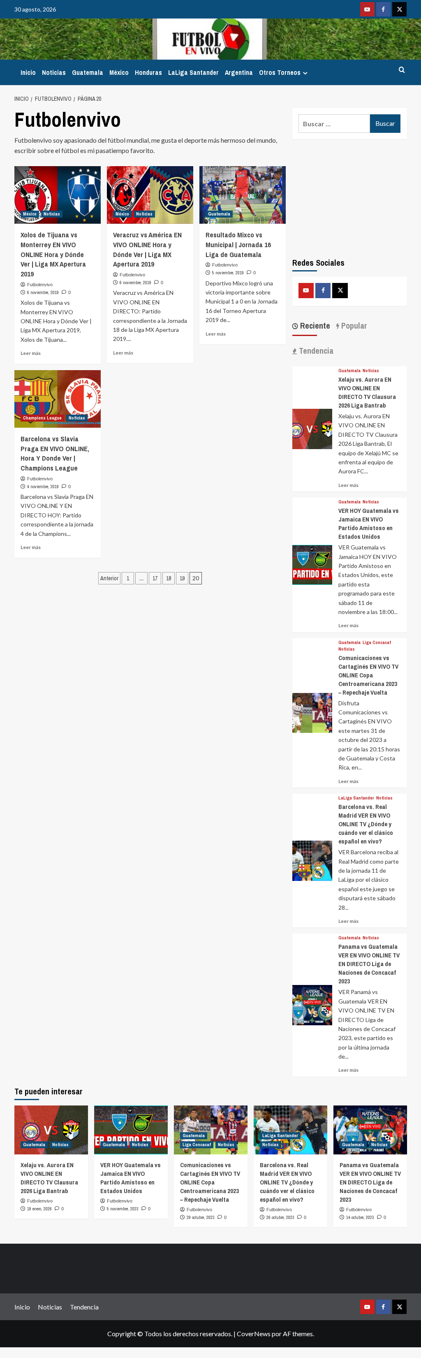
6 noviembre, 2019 (43, 292)
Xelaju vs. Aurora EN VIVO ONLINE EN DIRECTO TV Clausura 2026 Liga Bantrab (367, 392)
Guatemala (87, 72)
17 (155, 578)
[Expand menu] (305, 73)
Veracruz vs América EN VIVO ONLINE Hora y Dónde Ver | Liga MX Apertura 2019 (147, 249)
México (119, 72)
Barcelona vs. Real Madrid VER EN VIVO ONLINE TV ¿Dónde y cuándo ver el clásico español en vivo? (365, 824)
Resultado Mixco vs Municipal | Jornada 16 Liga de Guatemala (238, 244)
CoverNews (254, 1333)
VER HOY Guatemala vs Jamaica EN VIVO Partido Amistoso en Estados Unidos (368, 523)
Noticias (54, 72)
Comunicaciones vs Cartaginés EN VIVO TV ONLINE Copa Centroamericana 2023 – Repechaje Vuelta (368, 675)
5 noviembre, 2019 (228, 273)
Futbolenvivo (40, 284)
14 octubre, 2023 (360, 1217)
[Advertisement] (349, 196)
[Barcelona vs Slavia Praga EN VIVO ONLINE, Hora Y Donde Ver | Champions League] (57, 399)
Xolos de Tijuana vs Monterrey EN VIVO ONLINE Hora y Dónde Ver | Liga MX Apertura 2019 (53, 254)
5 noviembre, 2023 (123, 1209)
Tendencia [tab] (315, 350)
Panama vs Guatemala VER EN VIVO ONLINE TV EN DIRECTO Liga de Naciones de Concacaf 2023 (369, 963)
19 (182, 578)
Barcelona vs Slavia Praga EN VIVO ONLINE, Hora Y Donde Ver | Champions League (55, 453)
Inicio (28, 72)
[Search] (402, 70)
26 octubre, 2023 (280, 1217)
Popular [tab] (353, 325)
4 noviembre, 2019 (43, 486)
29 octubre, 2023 (201, 1217)
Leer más (31, 353)
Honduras (148, 72)
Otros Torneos (280, 72)
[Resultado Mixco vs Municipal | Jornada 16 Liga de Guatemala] (242, 195)
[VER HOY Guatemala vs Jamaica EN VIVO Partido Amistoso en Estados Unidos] (312, 564)
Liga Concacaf (377, 642)
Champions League (42, 418)
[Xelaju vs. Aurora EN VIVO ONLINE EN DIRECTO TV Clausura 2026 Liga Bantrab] (312, 428)
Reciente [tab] (314, 325)
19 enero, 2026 (39, 1209)
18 (168, 578)
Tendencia (84, 1307)
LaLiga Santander (193, 72)
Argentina (239, 72)
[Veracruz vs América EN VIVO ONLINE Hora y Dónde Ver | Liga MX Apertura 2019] (150, 195)
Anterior (109, 578)
